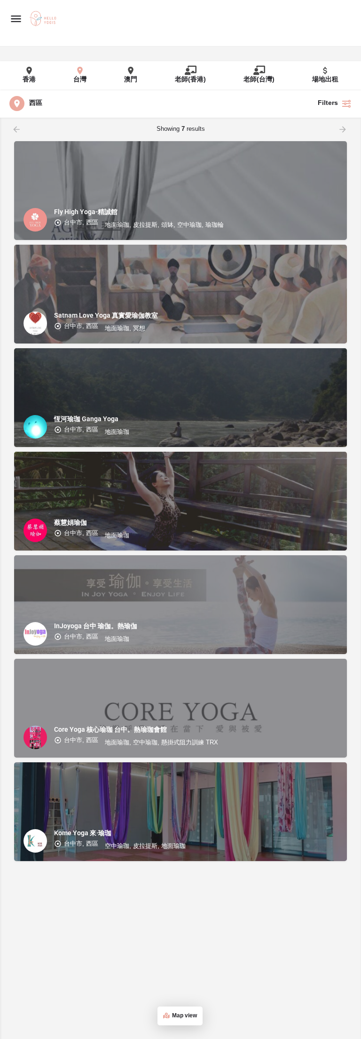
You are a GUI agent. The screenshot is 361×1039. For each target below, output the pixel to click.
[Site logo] (44, 19)
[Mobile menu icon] (16, 19)
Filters (328, 103)
